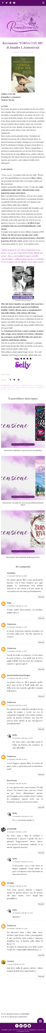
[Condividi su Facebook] (10, 380)
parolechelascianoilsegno (18, 675)
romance (31, 387)
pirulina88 (11, 829)
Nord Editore (8, 387)
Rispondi (41, 597)
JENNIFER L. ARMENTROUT (22, 385)
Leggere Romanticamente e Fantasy (17, 1030)
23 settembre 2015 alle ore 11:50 (17, 705)
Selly (15, 735)
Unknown (11, 624)
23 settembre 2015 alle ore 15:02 (17, 759)
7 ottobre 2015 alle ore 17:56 (15, 964)
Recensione (21, 387)
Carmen (10, 961)
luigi (9, 603)
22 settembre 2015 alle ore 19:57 (17, 651)
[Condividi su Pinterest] (18, 380)
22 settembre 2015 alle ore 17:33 (17, 627)
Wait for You (13, 389)
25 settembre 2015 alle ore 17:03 (23, 738)
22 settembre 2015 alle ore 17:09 (17, 606)
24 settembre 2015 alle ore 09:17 (17, 832)
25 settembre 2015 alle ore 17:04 (23, 862)
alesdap (10, 883)
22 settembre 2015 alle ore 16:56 (17, 576)
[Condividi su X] (14, 380)
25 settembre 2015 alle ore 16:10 (17, 886)
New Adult (39, 385)
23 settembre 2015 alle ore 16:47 (17, 783)
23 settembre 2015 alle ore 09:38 (17, 678)
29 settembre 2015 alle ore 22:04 (17, 928)
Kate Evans (12, 780)
